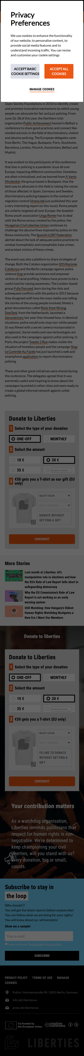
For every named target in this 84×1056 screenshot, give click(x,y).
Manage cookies (42, 89)
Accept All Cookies (59, 71)
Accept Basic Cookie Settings (25, 71)
